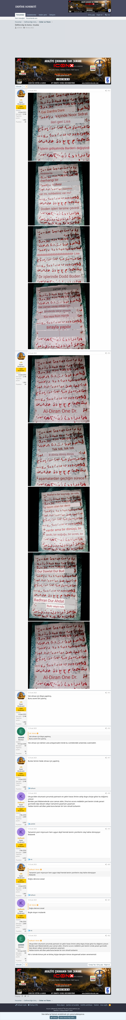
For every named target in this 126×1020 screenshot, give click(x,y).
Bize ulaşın (61, 1005)
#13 (109, 91)
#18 (109, 793)
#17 (109, 758)
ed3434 (19, 28)
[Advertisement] (63, 42)
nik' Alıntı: (32, 733)
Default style (21, 1005)
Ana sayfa (103, 1005)
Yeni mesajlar (20, 18)
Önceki (19, 86)
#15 (109, 693)
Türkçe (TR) (33, 1005)
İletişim (52, 15)
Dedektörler (31, 15)
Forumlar (20, 15)
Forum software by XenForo (63, 1008)
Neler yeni (43, 15)
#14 (109, 353)
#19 (109, 829)
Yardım (96, 1005)
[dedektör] (89, 6)
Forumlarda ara (31, 18)
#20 (109, 864)
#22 (109, 935)
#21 (109, 900)
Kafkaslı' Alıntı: (34, 869)
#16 (109, 728)
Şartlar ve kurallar (72, 1005)
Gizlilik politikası (86, 1005)
